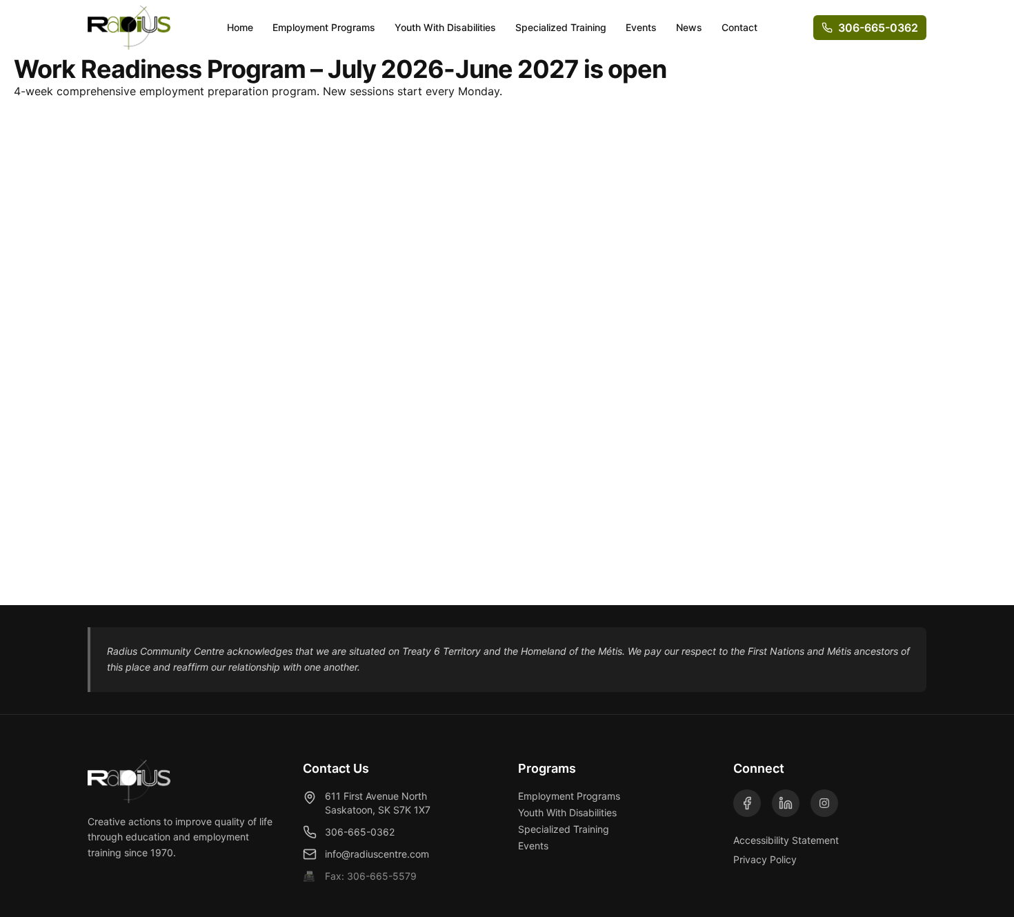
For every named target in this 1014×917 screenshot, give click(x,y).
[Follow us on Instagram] (824, 803)
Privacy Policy (765, 859)
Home (240, 27)
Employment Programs (323, 27)
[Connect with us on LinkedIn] (785, 803)
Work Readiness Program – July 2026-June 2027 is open (340, 69)
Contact (739, 27)
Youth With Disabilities (445, 27)
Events (641, 27)
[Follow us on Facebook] (747, 803)
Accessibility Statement (786, 840)
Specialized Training (560, 27)
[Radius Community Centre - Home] (129, 28)
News (689, 27)
